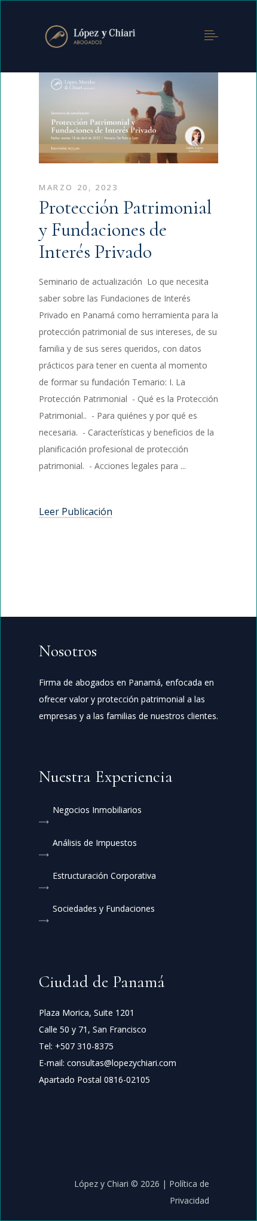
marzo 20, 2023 (78, 187)
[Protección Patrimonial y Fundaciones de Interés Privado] (128, 119)
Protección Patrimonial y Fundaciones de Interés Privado (125, 229)
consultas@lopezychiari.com (121, 1062)
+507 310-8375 (84, 1046)
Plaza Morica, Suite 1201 (86, 1012)
